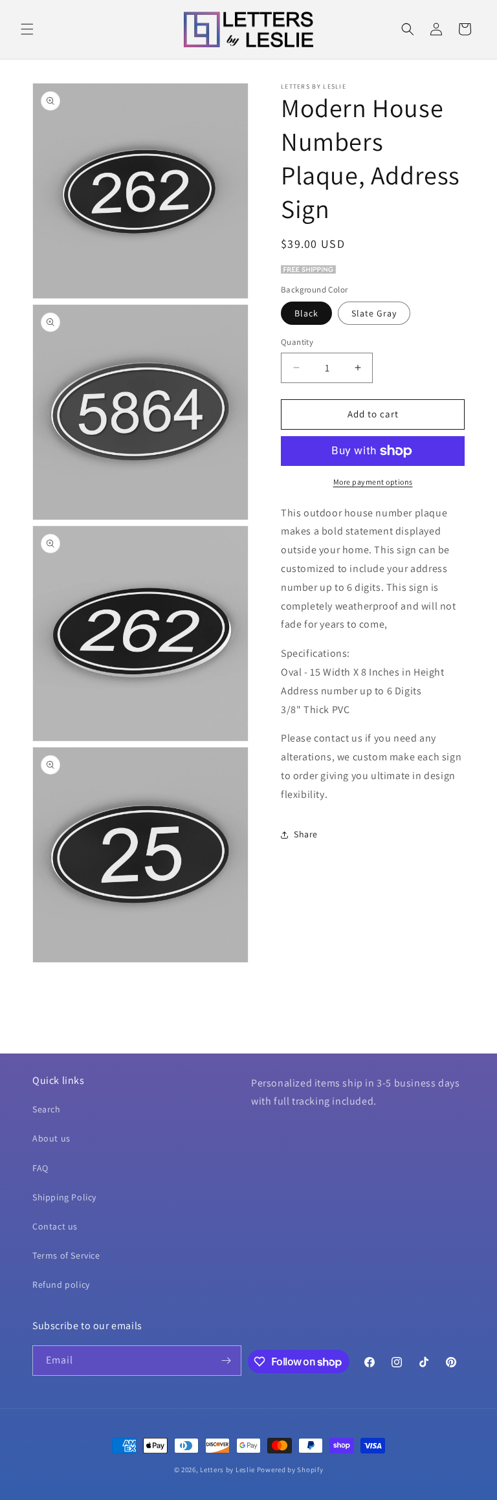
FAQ (40, 1168)
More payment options (373, 482)
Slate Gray (374, 313)
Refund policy (61, 1284)
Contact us (55, 1226)
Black (306, 313)
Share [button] (306, 834)
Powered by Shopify (290, 1469)
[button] (27, 29)
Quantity (297, 341)
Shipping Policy (64, 1197)
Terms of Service (66, 1255)
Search (46, 1109)
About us (51, 1138)
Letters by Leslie (227, 1469)
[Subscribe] (226, 1360)
